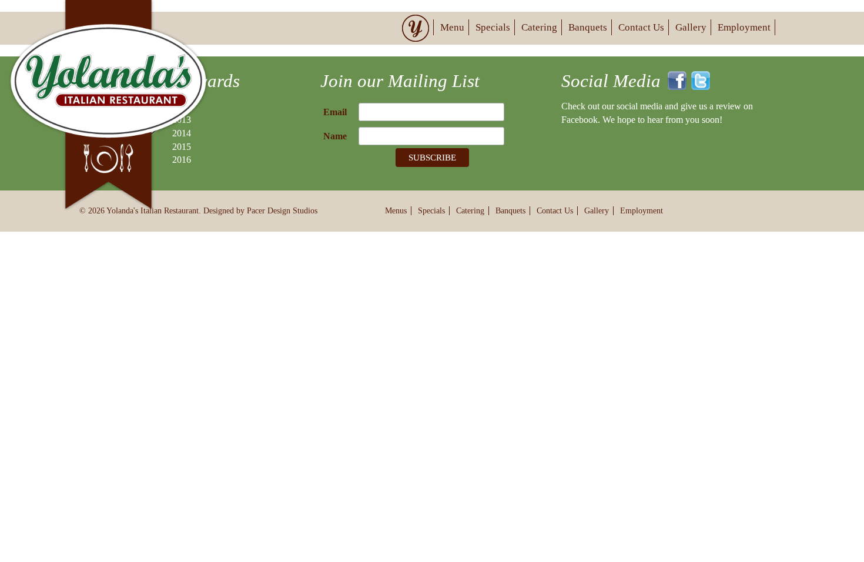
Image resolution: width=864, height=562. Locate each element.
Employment (744, 27)
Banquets (587, 27)
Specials (492, 27)
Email (335, 112)
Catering (539, 27)
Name (335, 136)
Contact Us (641, 27)
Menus (396, 210)
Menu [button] (452, 27)
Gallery (690, 27)
